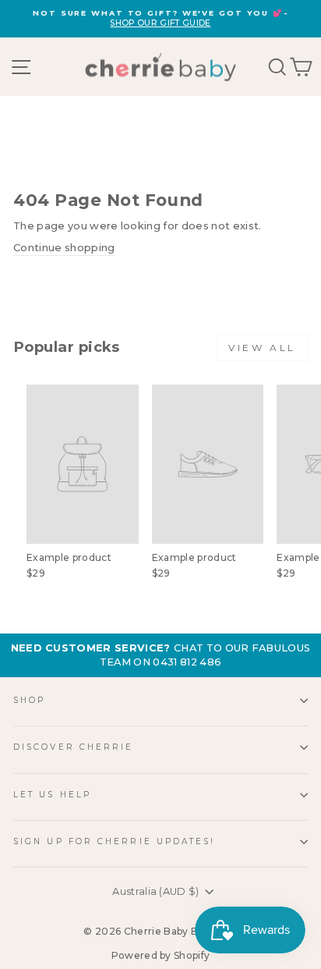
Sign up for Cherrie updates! (114, 841)
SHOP (29, 700)
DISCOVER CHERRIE (73, 747)
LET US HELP (52, 795)
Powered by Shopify (160, 955)
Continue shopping (64, 248)
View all (262, 347)
